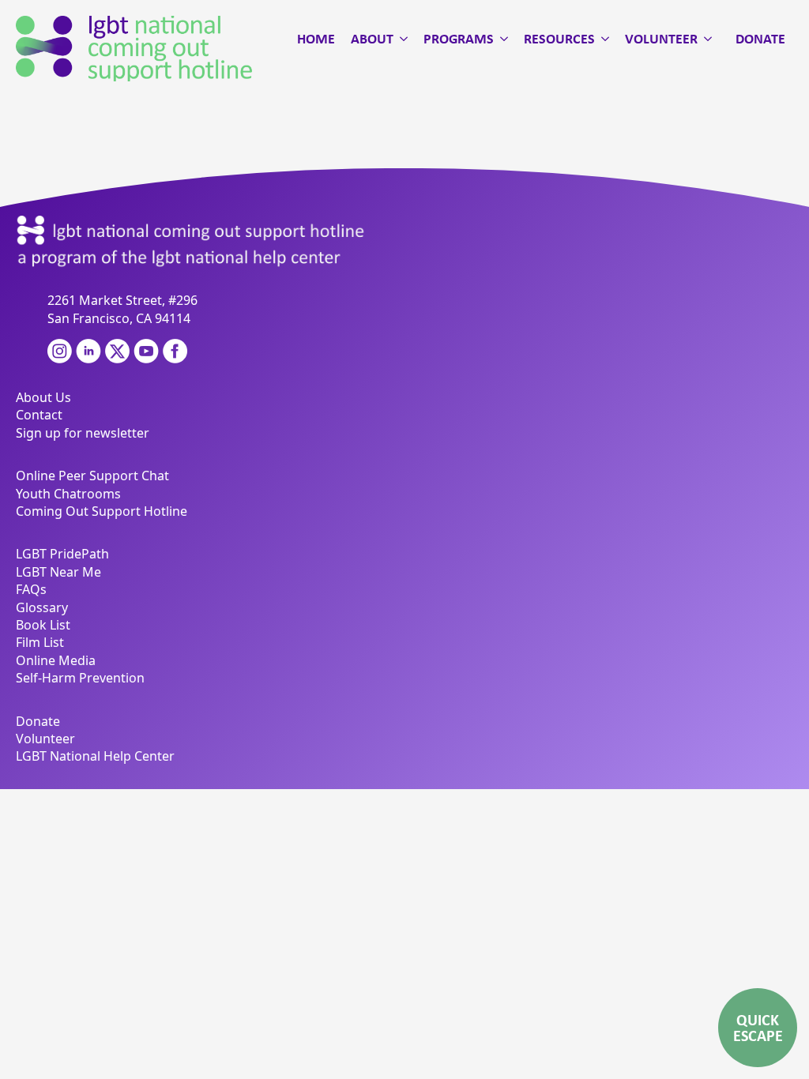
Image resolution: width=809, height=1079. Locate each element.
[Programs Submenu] (501, 39)
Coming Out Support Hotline (101, 511)
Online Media (56, 660)
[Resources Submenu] (602, 39)
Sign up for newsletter (82, 433)
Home (316, 38)
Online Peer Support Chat (92, 475)
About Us (43, 397)
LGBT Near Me (58, 572)
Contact (39, 414)
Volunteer (661, 38)
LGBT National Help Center (95, 756)
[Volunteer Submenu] (705, 39)
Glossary (42, 607)
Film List (40, 642)
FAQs (31, 589)
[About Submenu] (400, 39)
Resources (559, 38)
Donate (760, 38)
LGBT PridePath (62, 553)
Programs (458, 38)
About (372, 38)
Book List (43, 624)
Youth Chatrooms (68, 493)
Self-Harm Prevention (80, 677)
